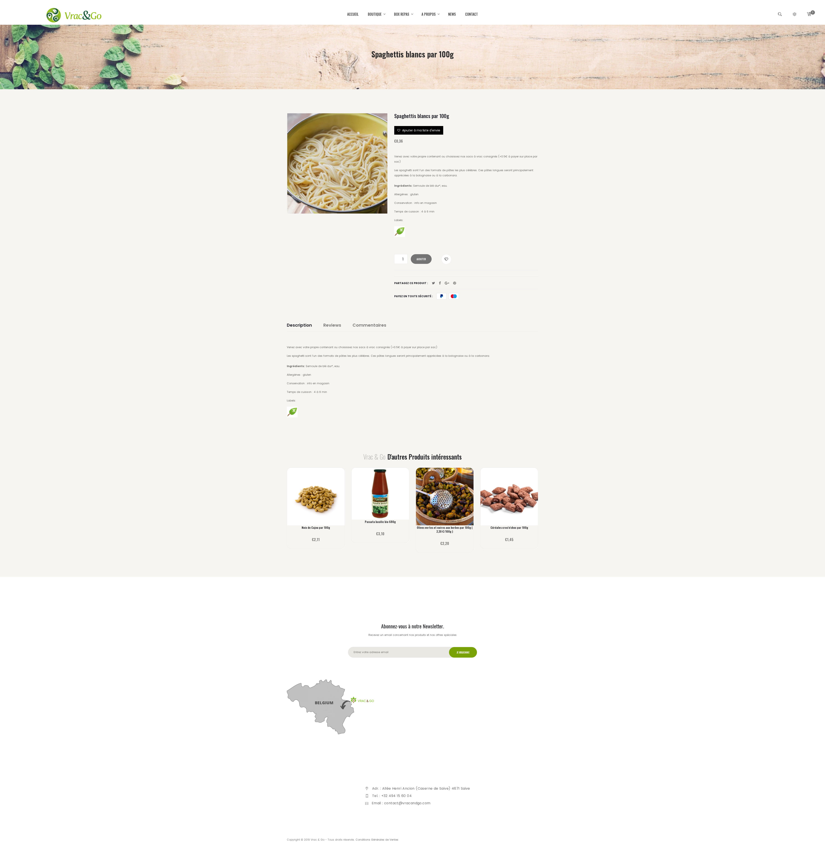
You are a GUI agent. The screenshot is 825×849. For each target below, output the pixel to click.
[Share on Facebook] (440, 283)
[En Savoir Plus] (316, 499)
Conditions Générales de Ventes (377, 839)
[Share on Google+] (447, 283)
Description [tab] (299, 325)
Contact (471, 14)
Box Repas (402, 14)
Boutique (375, 14)
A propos (429, 14)
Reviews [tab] (332, 325)
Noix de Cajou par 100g (316, 527)
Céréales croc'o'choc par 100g (509, 527)
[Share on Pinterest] (454, 283)
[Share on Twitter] (433, 283)
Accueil (353, 14)
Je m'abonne (463, 652)
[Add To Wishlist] (446, 259)
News (452, 14)
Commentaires (369, 325)
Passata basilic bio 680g (380, 522)
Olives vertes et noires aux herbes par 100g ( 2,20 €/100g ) (445, 529)
